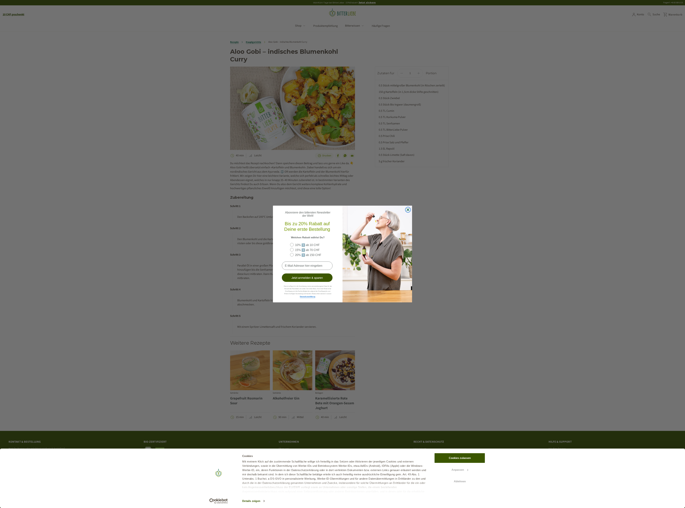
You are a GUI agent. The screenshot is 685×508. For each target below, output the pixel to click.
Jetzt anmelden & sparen (307, 278)
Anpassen (457, 469)
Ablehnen (460, 481)
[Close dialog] (408, 209)
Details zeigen (251, 500)
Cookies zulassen (460, 457)
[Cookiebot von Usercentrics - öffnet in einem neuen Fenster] (218, 501)
